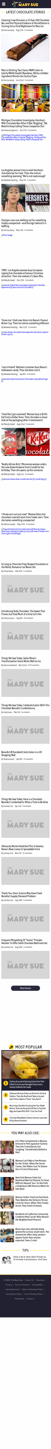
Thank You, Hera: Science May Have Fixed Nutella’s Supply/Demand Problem (21, 895)
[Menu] (3, 4)
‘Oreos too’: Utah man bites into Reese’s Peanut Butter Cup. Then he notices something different (25, 322)
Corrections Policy (13, 1294)
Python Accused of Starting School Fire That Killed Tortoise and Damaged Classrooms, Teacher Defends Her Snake (27, 1084)
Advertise (40, 1280)
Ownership (19, 1299)
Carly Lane (8, 712)
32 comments (27, 853)
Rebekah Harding (11, 180)
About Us (30, 1280)
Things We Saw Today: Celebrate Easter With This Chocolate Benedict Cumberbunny (25, 707)
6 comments (27, 571)
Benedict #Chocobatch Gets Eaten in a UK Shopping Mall (21, 753)
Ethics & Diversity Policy (32, 1289)
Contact (30, 1299)
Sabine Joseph (9, 524)
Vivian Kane (8, 571)
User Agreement (12, 1289)
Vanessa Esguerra (11, 130)
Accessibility (37, 1285)
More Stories (25, 988)
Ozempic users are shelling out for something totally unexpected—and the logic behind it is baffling (23, 223)
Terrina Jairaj (9, 30)
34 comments (28, 618)
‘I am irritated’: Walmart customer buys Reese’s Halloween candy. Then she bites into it (24, 368)
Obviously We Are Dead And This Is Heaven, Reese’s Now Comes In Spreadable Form (22, 848)
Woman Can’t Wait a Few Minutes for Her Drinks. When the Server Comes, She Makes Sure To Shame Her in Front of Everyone (31, 1165)
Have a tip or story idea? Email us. (29, 1257)
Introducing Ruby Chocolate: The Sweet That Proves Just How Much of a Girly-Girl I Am (23, 613)
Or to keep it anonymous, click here (30, 1259)
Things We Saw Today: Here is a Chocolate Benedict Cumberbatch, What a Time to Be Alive (24, 801)
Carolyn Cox (8, 806)
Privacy (9, 1285)
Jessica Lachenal (10, 665)
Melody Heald (9, 280)
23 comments (28, 759)
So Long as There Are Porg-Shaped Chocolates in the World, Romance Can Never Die (24, 565)
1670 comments (33, 665)
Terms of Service (22, 1285)
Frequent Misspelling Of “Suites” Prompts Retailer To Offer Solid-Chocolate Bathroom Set (24, 941)
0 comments (28, 30)
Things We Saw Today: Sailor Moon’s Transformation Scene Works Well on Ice (21, 660)
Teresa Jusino (9, 618)
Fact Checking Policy (33, 1294)
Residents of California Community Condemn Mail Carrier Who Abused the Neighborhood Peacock (32, 1216)
